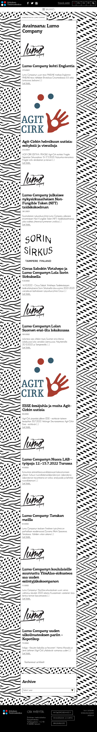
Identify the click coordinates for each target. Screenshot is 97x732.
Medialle (91, 715)
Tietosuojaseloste (87, 713)
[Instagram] (36, 3)
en (78, 3)
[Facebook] (28, 3)
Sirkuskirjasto (59, 723)
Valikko (50, 9)
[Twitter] (32, 3)
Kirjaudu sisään (64, 3)
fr (88, 3)
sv (83, 3)
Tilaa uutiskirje (89, 710)
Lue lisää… (26, 83)
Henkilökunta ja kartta (63, 718)
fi (74, 3)
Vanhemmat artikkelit (34, 662)
